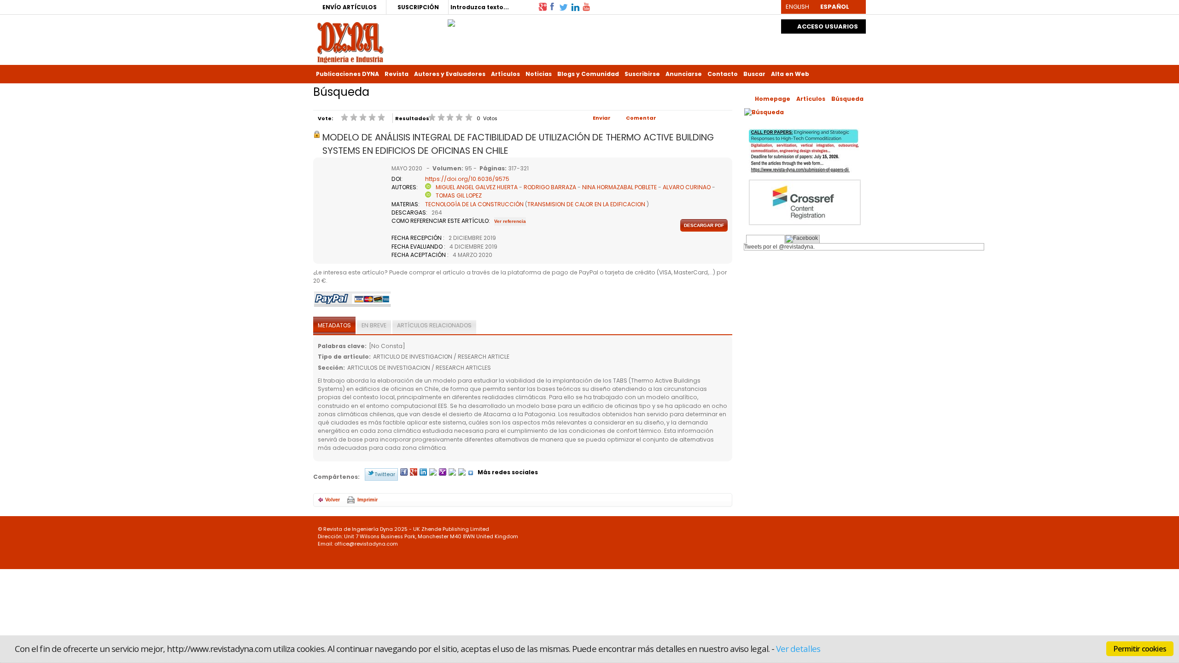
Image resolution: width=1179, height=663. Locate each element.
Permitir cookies (1140, 649)
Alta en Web (790, 74)
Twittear (384, 474)
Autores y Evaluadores (449, 74)
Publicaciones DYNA (347, 74)
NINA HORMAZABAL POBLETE (619, 187)
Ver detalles (798, 648)
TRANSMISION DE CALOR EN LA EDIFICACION (586, 204)
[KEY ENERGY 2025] (451, 21)
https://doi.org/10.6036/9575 (467, 179)
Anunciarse (683, 74)
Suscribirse (642, 74)
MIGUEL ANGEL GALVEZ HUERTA (477, 187)
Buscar (754, 74)
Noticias (538, 74)
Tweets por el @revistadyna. (779, 247)
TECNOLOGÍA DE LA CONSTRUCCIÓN (474, 204)
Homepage (772, 99)
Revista (397, 74)
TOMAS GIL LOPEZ (459, 195)
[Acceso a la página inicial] (350, 42)
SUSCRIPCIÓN (418, 7)
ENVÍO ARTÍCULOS (349, 7)
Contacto (722, 74)
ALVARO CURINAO (687, 187)
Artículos (505, 74)
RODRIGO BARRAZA (551, 187)
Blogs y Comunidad (588, 74)
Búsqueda (847, 99)
